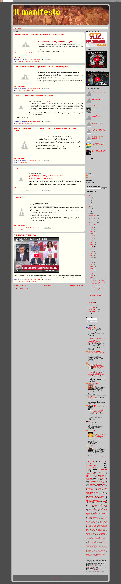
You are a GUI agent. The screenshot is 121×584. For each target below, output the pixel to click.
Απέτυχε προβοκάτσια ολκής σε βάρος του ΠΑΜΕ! (99, 99)
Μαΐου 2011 (92, 304)
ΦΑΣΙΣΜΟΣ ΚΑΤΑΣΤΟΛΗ (97, 524)
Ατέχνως (90, 396)
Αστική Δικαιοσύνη (101, 512)
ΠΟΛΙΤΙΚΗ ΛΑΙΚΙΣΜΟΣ (92, 526)
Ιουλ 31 (92, 225)
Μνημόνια (104, 518)
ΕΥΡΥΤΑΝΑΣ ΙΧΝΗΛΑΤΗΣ (93, 383)
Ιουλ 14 (92, 257)
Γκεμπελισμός (89, 530)
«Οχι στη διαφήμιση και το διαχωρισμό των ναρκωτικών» (98, 92)
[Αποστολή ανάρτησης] (42, 59)
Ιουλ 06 (92, 271)
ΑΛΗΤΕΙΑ (99, 494)
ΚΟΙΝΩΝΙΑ (100, 487)
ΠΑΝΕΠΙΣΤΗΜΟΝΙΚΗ (90, 551)
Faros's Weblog (91, 327)
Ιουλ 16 (92, 253)
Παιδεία (104, 531)
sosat (89, 177)
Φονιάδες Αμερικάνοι (90, 512)
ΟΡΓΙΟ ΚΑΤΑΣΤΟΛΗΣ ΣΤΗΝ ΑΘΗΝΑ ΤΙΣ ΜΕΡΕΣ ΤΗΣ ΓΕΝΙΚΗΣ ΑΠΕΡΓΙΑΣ (40, 34)
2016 (89, 204)
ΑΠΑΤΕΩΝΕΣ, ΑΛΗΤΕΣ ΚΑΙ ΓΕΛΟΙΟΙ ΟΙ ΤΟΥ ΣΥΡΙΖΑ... (98, 144)
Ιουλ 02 (92, 298)
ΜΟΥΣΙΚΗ (88, 476)
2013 (89, 209)
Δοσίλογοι (100, 535)
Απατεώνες (91, 485)
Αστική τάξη (94, 539)
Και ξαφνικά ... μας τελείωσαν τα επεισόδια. (30, 168)
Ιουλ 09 (92, 266)
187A (104, 546)
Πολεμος (104, 542)
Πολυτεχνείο (94, 514)
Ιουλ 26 (92, 235)
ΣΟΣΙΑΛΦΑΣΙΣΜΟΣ (90, 534)
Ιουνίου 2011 (92, 302)
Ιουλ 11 (92, 262)
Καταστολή (105, 508)
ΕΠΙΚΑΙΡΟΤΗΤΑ (21, 61)
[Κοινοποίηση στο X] (47, 59)
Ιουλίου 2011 (92, 224)
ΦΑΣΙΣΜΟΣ (103, 469)
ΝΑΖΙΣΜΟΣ (101, 490)
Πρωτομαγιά (88, 520)
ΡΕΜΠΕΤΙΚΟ (88, 554)
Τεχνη (94, 554)
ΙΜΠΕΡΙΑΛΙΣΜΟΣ (90, 475)
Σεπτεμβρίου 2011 (93, 220)
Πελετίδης (95, 533)
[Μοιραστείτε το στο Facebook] (48, 59)
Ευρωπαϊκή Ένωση (99, 506)
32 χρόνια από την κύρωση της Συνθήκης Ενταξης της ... (97, 288)
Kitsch (104, 538)
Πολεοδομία (102, 533)
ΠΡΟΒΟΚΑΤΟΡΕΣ (90, 494)
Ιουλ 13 (92, 259)
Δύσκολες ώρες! (91, 422)
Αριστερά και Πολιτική (93, 430)
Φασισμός (91, 505)
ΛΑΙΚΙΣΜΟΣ (92, 489)
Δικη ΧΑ (94, 535)
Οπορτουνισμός (94, 542)
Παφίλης (100, 522)
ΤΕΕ (93, 543)
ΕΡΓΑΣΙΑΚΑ (104, 482)
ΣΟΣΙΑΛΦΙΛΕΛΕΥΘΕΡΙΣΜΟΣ (92, 500)
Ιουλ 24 (92, 238)
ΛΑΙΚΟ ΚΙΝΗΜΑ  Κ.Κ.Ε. (95, 525)
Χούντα (93, 529)
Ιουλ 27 (92, 233)
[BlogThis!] (46, 59)
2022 (89, 193)
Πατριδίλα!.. (18, 197)
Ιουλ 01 (92, 299)
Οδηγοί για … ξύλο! (92, 328)
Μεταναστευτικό (104, 525)
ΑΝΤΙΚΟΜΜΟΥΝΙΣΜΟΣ (101, 488)
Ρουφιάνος (95, 517)
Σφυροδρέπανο (91, 445)
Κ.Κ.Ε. (19, 123)
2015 (89, 206)
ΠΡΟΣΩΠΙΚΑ (103, 537)
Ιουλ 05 (92, 273)
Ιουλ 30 (92, 227)
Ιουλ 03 (92, 277)
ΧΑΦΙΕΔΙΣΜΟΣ (89, 488)
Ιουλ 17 (92, 251)
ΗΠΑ (91, 521)
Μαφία (98, 501)
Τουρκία (98, 554)
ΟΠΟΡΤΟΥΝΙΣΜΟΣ (91, 474)
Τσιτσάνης (104, 554)
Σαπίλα (100, 517)
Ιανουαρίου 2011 (93, 311)
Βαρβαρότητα (89, 513)
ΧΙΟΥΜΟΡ (105, 501)
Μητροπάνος (103, 550)
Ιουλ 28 (92, 231)
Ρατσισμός (97, 516)
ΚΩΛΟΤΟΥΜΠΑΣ (94, 522)
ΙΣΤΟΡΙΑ (97, 479)
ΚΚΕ (90, 502)
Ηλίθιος (104, 530)
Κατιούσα (90, 337)
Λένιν (94, 527)
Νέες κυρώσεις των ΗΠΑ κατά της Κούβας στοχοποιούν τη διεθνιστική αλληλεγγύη (96, 353)
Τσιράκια (88, 487)
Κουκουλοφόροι (92, 541)
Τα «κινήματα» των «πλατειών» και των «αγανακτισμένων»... (99, 151)
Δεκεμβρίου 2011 (93, 215)
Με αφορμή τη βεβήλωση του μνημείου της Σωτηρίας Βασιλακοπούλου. (98, 137)
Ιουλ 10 (92, 264)
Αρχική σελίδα (17, 28)
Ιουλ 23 (92, 240)
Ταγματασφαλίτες (89, 538)
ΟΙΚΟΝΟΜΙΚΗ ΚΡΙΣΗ (97, 509)
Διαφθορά (88, 535)
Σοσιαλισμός (95, 520)
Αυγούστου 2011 (93, 222)
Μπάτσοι (89, 517)
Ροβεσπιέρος (91, 421)
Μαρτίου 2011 (92, 307)
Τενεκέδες (101, 520)
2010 (89, 313)
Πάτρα (100, 542)
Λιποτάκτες (90, 550)
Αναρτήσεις (90, 319)
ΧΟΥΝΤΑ (88, 504)
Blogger (70, 578)
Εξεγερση (99, 530)
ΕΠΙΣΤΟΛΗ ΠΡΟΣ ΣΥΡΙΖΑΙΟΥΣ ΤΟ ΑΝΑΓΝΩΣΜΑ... (99, 109)
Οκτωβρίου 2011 (93, 218)
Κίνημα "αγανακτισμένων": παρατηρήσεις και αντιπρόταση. (99, 130)
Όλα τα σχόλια (91, 321)
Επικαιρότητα (90, 516)
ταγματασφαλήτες (101, 543)
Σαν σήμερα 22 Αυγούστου (93, 397)
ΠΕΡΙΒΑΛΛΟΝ (89, 492)
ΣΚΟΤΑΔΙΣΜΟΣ (98, 508)
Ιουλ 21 (92, 244)
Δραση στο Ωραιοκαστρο (94, 351)
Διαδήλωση (103, 534)
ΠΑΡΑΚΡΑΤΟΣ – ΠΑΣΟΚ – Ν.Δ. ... (26, 235)
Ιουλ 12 (92, 260)
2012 (89, 211)
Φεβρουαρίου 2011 (93, 309)
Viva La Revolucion (92, 405)
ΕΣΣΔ (100, 514)
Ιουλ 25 (92, 237)
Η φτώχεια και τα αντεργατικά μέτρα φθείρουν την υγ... (97, 283)
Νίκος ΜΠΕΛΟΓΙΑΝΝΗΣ (96, 531)
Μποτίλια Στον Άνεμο (93, 363)
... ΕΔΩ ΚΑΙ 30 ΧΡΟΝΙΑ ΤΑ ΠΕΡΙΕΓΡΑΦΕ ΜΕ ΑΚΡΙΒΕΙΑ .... (35, 96)
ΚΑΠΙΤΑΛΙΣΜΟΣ (21, 90)
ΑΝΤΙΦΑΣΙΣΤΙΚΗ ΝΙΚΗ (102, 526)
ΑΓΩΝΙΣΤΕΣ (105, 514)
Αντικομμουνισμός (101, 529)
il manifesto (38, 12)
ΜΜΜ (98, 550)
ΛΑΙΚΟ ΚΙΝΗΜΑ (35, 61)
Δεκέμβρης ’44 (103, 539)
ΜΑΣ (94, 550)
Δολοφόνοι (91, 510)
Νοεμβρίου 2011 (92, 217)
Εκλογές (88, 497)
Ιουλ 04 (92, 275)
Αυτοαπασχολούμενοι (90, 547)
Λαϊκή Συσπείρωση (99, 502)
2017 (89, 202)
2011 (89, 213)
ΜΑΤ (99, 518)
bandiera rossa (91, 175)
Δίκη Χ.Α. (105, 509)
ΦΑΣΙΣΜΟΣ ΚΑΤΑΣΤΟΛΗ (93, 545)
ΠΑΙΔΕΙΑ (105, 479)
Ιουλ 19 (92, 248)
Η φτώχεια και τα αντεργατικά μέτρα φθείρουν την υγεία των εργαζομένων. (41, 67)
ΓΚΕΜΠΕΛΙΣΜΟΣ (94, 484)
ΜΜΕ (106, 516)
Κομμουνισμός (89, 498)
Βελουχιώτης (97, 547)
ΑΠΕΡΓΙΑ (88, 514)
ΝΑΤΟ (89, 542)
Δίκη (102, 547)
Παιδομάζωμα (101, 551)
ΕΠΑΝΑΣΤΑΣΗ (101, 485)
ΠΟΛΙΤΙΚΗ (28, 90)
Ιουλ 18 (92, 249)
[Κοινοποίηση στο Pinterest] (50, 59)
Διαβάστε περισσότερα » (19, 57)
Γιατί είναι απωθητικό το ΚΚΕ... (94, 105)
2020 (89, 197)
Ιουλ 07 (92, 270)
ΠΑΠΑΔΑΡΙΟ (96, 504)
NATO (102, 516)
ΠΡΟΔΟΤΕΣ (99, 527)
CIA (97, 534)
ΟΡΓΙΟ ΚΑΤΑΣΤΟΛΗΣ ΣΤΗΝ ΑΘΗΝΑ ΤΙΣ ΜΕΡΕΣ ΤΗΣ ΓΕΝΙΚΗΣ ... (98, 280)
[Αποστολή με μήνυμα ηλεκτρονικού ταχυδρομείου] (44, 59)
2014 (89, 208)
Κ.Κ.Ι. (105, 547)
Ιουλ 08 (92, 268)
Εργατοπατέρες (100, 496)
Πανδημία (88, 533)
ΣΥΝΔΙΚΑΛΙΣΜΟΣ (91, 482)
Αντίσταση (88, 539)
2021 (89, 195)
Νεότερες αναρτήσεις (20, 285)
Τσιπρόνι (88, 479)
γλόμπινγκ (44, 173)
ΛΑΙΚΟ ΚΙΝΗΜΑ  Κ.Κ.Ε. (93, 546)
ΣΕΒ (87, 543)
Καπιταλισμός (89, 508)
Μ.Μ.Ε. (100, 472)
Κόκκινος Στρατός (95, 537)
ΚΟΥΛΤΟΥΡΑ (98, 492)
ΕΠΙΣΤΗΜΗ (95, 518)
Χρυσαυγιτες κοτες (90, 501)
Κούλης (99, 489)
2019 (89, 198)
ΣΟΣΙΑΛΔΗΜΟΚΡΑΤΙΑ (96, 481)
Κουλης (95, 497)
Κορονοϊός (104, 504)
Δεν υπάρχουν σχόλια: (35, 59)
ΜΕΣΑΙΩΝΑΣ (96, 513)
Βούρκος (89, 527)
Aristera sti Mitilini (46, 102)
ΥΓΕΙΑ (32, 90)
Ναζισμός (103, 513)
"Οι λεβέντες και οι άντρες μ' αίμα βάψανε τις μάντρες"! (99, 385)
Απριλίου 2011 (92, 305)
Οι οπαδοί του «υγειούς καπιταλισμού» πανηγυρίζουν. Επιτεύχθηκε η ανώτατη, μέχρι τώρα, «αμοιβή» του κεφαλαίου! (99, 434)
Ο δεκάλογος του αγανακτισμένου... (96, 116)
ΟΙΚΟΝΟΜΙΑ (100, 478)
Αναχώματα (102, 510)
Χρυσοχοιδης (98, 538)
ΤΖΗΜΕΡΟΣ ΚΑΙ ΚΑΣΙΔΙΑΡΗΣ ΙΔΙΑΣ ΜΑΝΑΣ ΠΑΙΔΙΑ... (98, 123)
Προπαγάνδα (98, 505)
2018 (89, 200)
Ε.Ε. (94, 530)
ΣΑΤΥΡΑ (105, 484)
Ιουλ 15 (92, 255)
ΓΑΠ (98, 539)
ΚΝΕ (87, 541)
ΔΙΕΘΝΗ (101, 475)
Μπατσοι (102, 497)
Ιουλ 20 (92, 246)
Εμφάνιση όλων (104, 456)
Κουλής (87, 531)
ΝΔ (96, 510)
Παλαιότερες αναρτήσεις (76, 285)
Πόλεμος (89, 509)
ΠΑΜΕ (105, 494)
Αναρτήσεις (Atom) (24, 288)
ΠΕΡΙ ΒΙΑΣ (34, 281)
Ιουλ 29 (92, 229)
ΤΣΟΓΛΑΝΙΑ (100, 493)
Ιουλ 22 (92, 242)
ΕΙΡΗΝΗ (91, 496)
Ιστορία (96, 521)
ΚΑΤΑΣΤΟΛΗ (28, 61)
